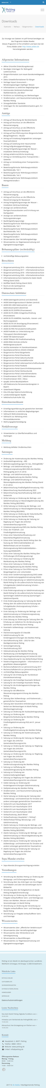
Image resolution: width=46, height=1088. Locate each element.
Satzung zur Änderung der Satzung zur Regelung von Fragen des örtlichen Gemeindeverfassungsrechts (23, 740)
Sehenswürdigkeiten (9, 985)
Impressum (5, 996)
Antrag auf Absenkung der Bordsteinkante (20, 120)
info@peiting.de (17, 1049)
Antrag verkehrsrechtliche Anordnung (18, 154)
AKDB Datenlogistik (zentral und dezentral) (20, 300)
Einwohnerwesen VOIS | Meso (15, 379)
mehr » (35, 1014)
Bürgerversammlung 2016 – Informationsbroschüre (24, 267)
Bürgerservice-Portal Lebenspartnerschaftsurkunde (24, 363)
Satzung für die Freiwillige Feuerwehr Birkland (22, 680)
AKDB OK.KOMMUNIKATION (15, 326)
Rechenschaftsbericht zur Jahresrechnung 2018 (22, 669)
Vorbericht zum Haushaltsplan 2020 (18, 812)
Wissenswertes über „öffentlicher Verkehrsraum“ (23, 927)
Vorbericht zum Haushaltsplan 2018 (18, 806)
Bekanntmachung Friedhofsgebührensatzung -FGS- (24, 487)
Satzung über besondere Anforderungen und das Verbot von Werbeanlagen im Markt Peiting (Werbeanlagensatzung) (23, 706)
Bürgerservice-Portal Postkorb (15, 366)
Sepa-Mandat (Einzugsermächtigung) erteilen (21, 865)
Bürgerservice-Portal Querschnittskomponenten (22, 368)
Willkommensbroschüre (13, 288)
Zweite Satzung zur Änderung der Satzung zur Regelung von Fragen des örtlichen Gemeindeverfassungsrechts (22, 851)
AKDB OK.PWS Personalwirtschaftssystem (20, 329)
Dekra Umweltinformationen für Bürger (19, 79)
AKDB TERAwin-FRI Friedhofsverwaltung (19, 339)
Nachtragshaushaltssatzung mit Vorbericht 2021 (23, 656)
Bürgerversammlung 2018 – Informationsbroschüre (24, 273)
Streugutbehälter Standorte (14, 103)
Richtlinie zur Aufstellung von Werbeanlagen (21, 95)
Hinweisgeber (6, 992)
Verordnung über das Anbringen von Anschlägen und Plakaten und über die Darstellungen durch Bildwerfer (23, 884)
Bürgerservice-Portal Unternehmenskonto (20, 373)
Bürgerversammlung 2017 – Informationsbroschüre (24, 270)
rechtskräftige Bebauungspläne (16, 256)
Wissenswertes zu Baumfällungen (17, 938)
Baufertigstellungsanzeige (14, 221)
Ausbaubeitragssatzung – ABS (15, 461)
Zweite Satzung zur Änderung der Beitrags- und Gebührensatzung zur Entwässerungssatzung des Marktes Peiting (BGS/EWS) (23, 827)
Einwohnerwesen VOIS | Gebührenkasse (20, 376)
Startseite (7, 27)
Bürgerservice (27, 27)
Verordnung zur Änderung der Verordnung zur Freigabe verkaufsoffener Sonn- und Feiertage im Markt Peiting (23, 908)
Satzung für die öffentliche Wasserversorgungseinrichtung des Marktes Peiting (21, 693)
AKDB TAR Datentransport (14, 337)
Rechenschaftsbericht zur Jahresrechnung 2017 (22, 667)
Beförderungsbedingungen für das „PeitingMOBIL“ (24, 464)
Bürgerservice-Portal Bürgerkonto (17, 352)
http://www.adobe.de (30, 46)
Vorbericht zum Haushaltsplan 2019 (18, 809)
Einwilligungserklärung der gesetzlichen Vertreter (23, 409)
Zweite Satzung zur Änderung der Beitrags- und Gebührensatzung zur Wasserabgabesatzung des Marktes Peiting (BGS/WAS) (23, 835)
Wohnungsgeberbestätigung (15, 422)
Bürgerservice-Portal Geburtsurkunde (18, 358)
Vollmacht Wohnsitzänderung (15, 414)
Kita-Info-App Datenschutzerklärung (18, 392)
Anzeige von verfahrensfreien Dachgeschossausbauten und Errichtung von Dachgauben (21, 210)
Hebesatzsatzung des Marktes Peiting (18, 651)
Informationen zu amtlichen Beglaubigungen (21, 87)
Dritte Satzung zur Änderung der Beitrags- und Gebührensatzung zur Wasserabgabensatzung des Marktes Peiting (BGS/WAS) (24, 501)
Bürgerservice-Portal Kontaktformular (18, 360)
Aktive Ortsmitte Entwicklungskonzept (18, 66)
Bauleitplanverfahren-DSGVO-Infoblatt (19, 350)
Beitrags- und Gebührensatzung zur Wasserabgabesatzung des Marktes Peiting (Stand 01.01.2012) (23, 482)
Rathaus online (7, 978)
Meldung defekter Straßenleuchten (17, 447)
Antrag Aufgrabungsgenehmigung (17, 146)
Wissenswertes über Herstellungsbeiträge (20, 239)
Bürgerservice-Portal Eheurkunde (17, 355)
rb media (16, 1085)
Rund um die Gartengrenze (14, 286)
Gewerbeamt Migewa (12, 389)
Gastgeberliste (7, 981)
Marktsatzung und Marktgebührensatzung (20, 654)
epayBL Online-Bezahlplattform (16, 381)
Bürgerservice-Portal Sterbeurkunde (18, 371)
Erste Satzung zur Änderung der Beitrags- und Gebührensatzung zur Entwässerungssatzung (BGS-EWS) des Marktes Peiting (22, 614)
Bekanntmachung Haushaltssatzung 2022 (20, 490)
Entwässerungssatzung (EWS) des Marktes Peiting (23, 527)
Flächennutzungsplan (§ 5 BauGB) (17, 632)
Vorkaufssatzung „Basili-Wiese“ (16, 814)
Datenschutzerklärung (10, 989)
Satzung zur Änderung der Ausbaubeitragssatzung (24, 711)
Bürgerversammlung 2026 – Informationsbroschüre (24, 275)
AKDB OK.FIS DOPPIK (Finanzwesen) (17, 310)
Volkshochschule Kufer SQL (14, 397)
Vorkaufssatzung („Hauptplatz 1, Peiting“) (20, 817)
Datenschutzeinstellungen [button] (12, 1000)
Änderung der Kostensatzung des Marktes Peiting (23, 458)
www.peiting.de (18, 1046)
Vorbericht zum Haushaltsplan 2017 (18, 804)
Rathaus (17, 27)
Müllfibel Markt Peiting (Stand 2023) (18, 283)
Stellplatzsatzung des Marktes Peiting (18, 788)
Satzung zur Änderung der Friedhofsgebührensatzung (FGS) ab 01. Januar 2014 (22, 722)
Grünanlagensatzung (12, 646)
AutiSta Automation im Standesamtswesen (20, 347)
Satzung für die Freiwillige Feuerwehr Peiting (21, 683)
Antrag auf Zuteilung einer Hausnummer (20, 144)
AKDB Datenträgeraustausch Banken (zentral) (21, 302)
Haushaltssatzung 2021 (13, 648)
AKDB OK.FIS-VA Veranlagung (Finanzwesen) (21, 323)
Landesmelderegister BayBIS (15, 395)
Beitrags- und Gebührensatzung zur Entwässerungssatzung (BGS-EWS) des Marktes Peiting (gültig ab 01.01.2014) (22, 469)
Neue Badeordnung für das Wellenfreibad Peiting (23, 659)
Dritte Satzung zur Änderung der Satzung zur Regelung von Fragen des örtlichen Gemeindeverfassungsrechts (21, 522)
